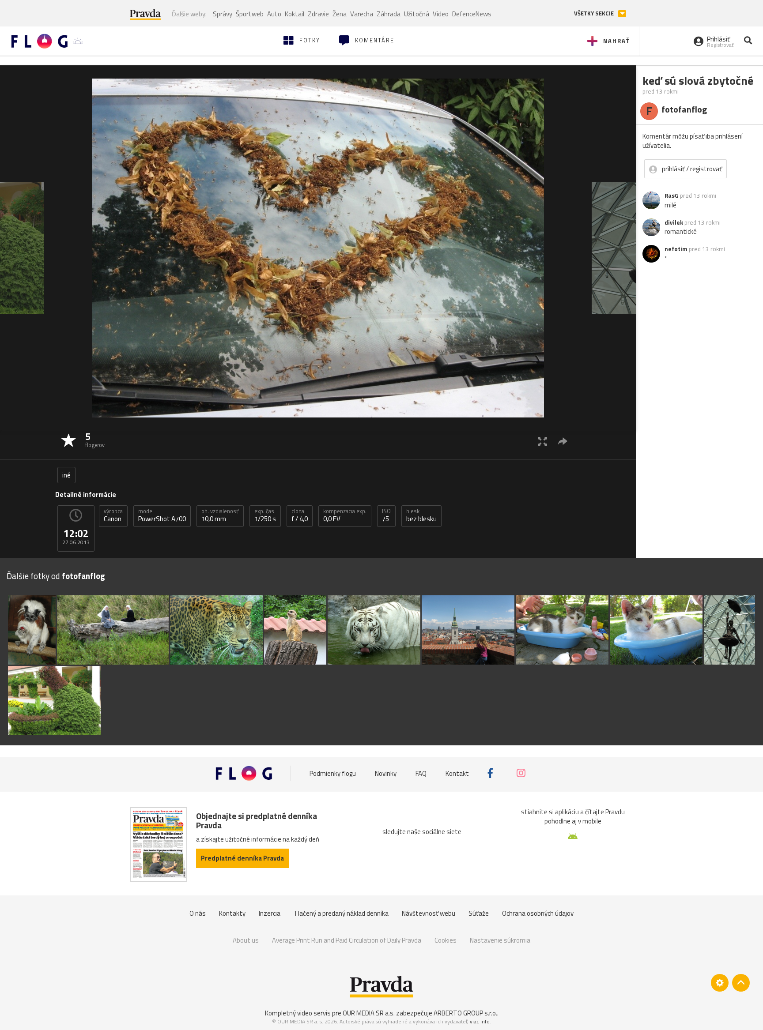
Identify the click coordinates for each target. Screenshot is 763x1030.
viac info (480, 1021)
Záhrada (388, 14)
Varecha (361, 14)
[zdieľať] (562, 441)
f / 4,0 (299, 515)
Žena (339, 14)
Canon (113, 515)
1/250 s (265, 515)
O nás (197, 913)
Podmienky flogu (333, 773)
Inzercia (269, 913)
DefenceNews (471, 14)
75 (386, 515)
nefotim (676, 248)
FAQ (421, 773)
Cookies (445, 940)
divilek (674, 222)
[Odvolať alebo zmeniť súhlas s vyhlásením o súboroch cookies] (720, 983)
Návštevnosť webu (428, 913)
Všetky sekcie (594, 13)
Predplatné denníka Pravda (242, 858)
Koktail (294, 14)
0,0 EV (344, 515)
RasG (672, 195)
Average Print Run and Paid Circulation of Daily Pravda (346, 940)
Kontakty (232, 913)
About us (246, 940)
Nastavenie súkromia (500, 940)
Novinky (386, 773)
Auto (274, 14)
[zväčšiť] (542, 441)
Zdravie (318, 14)
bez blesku (421, 515)
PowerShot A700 (162, 515)
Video (441, 14)
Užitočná (416, 14)
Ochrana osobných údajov (538, 913)
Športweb (250, 14)
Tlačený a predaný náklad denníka (341, 913)
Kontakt (457, 773)
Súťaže (478, 913)
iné (66, 475)
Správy (222, 14)
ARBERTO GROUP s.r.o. (465, 1013)
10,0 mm (220, 515)
